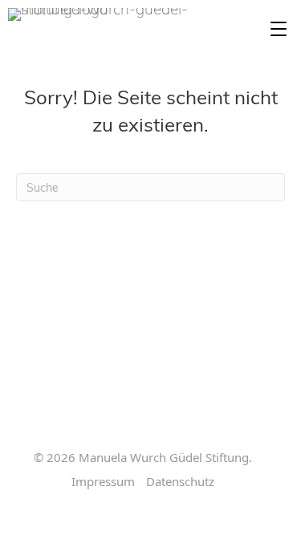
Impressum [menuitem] (103, 481)
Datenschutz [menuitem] (180, 481)
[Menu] (278, 29)
